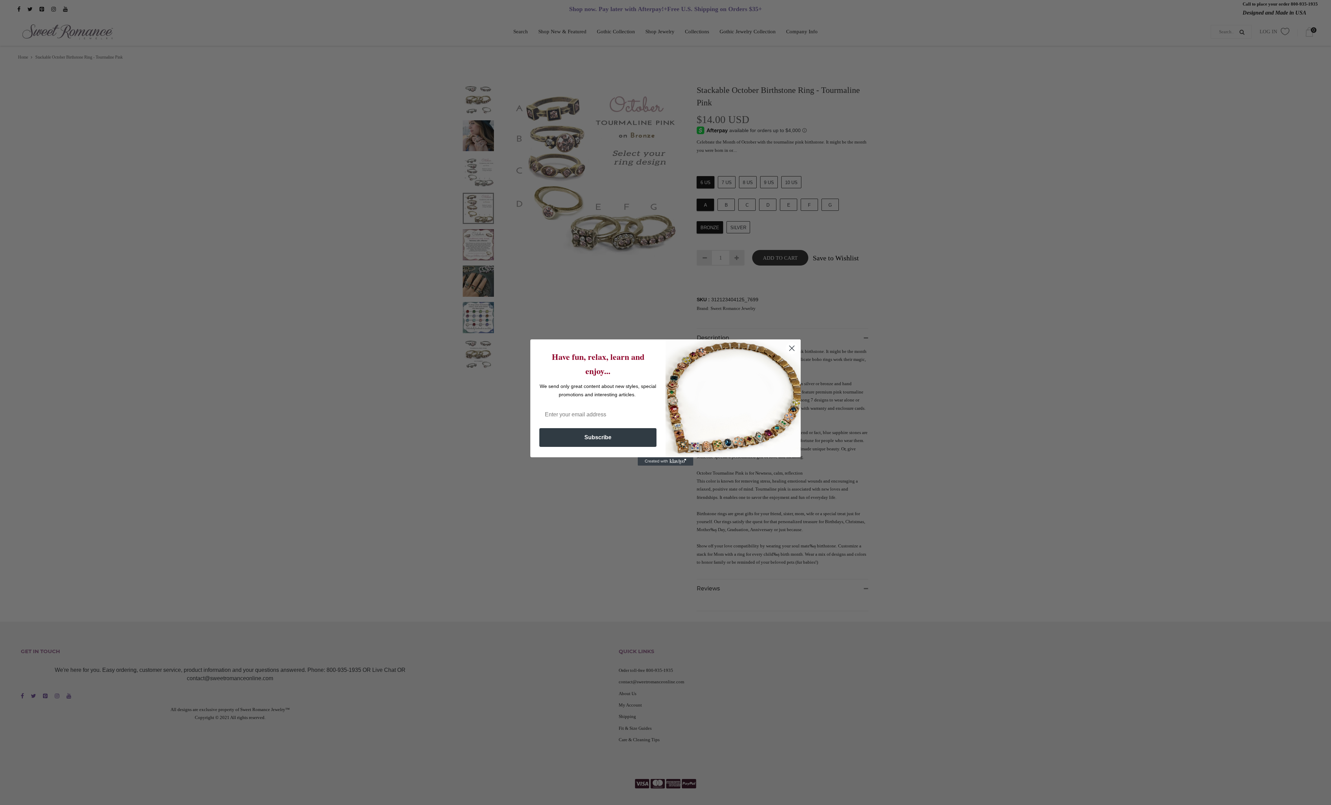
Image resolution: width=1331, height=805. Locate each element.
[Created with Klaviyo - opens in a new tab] (665, 461)
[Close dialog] (792, 348)
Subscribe (597, 437)
